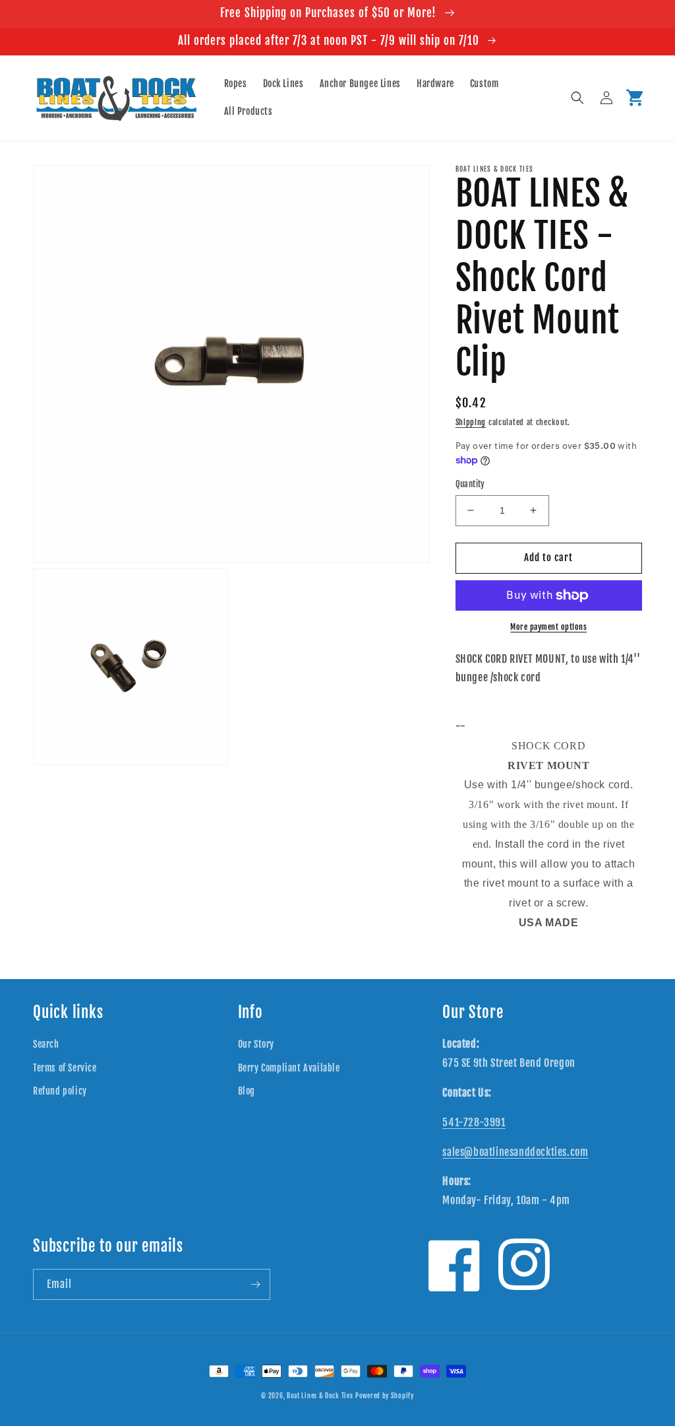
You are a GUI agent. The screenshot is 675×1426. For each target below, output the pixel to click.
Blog (246, 1091)
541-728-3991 (473, 1122)
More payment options (548, 627)
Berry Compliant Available (289, 1067)
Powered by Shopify (384, 1396)
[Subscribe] (255, 1284)
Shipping (470, 422)
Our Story (256, 1044)
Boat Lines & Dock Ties (320, 1396)
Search (46, 1044)
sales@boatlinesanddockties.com (515, 1152)
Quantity (470, 484)
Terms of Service (65, 1067)
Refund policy (60, 1091)
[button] (577, 97)
